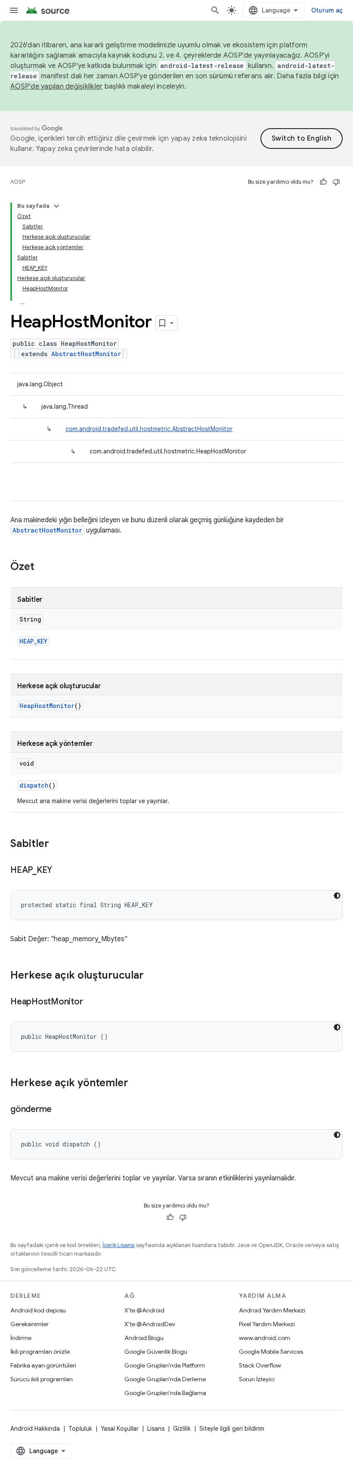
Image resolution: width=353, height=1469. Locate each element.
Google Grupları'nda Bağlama (165, 1393)
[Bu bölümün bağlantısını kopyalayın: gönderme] (60, 1110)
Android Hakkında (35, 1428)
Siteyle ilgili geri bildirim (231, 1428)
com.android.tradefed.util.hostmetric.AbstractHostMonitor (148, 429)
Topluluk (80, 1428)
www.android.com (264, 1338)
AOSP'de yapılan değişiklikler (56, 86)
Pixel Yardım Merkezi (267, 1324)
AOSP (17, 181)
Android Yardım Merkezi (272, 1310)
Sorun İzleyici (257, 1379)
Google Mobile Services (271, 1351)
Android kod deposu (38, 1310)
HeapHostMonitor (46, 706)
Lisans (155, 1428)
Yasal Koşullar (120, 1428)
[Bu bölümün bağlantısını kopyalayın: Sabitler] (57, 844)
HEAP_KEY (33, 641)
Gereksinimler (29, 1324)
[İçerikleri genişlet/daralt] (56, 206)
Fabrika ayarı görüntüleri (43, 1365)
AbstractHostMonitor (86, 354)
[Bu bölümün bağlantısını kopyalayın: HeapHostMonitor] (91, 1002)
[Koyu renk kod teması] (337, 895)
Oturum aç (327, 10)
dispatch (34, 785)
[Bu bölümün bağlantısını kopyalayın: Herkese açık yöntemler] (137, 1083)
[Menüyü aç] (13, 10)
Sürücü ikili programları (41, 1379)
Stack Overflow (260, 1365)
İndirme (20, 1338)
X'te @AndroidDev (149, 1324)
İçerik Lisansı (118, 1245)
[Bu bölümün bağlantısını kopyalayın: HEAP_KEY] (60, 870)
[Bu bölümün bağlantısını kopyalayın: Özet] (43, 567)
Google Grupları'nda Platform (164, 1365)
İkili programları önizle (40, 1351)
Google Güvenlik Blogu (155, 1351)
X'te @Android (144, 1310)
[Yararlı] (323, 182)
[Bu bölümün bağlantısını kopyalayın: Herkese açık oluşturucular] (152, 976)
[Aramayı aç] (215, 10)
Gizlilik (182, 1428)
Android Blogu (144, 1338)
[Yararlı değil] (336, 182)
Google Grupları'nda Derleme (165, 1379)
